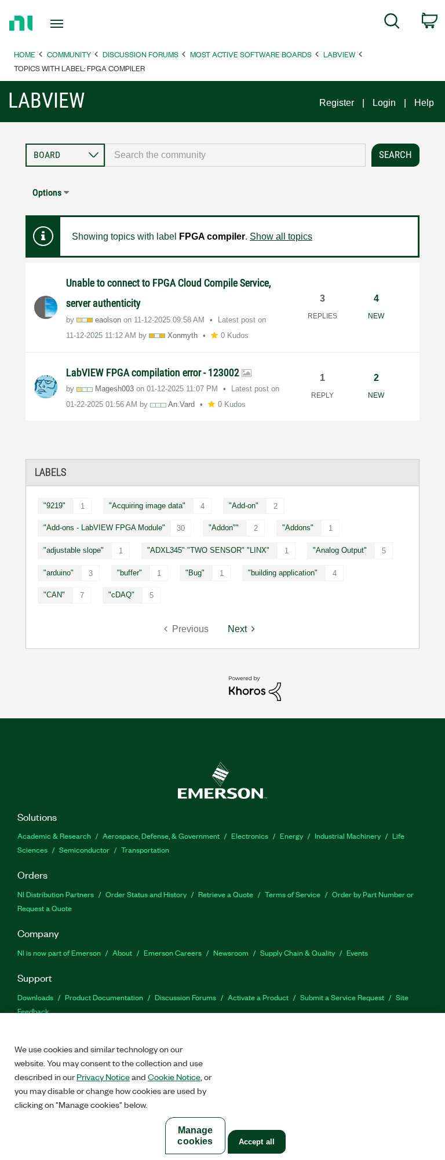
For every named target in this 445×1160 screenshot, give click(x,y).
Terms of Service (292, 894)
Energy (291, 835)
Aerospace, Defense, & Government (161, 835)
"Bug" (195, 572)
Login (384, 103)
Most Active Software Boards (251, 54)
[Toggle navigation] (69, 24)
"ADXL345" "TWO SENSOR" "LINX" (208, 550)
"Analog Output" (340, 550)
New (376, 316)
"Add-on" (243, 505)
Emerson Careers (173, 952)
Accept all (257, 1141)
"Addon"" (224, 527)
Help (424, 103)
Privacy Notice (103, 1076)
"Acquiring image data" (147, 505)
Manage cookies (195, 1135)
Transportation (145, 849)
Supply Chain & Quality (297, 952)
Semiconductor (84, 849)
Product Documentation (104, 997)
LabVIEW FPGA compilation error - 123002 (154, 372)
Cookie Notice (174, 1076)
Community (69, 54)
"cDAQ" (121, 594)
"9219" (54, 505)
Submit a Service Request (342, 997)
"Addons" (297, 527)
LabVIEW (339, 54)
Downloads (35, 997)
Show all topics (281, 236)
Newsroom (231, 952)
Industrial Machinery (348, 835)
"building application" (283, 572)
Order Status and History (146, 894)
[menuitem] (392, 23)
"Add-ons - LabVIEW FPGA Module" (104, 527)
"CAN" (54, 594)
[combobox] (235, 155)
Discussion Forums (140, 54)
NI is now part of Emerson (59, 952)
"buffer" (129, 572)
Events (357, 952)
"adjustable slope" (73, 550)
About (122, 952)
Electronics (249, 835)
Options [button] (46, 192)
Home (24, 54)
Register (336, 103)
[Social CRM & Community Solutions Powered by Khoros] (255, 688)
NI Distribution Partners (55, 894)
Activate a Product (258, 997)
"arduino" (58, 572)
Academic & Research (54, 835)
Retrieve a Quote (225, 894)
